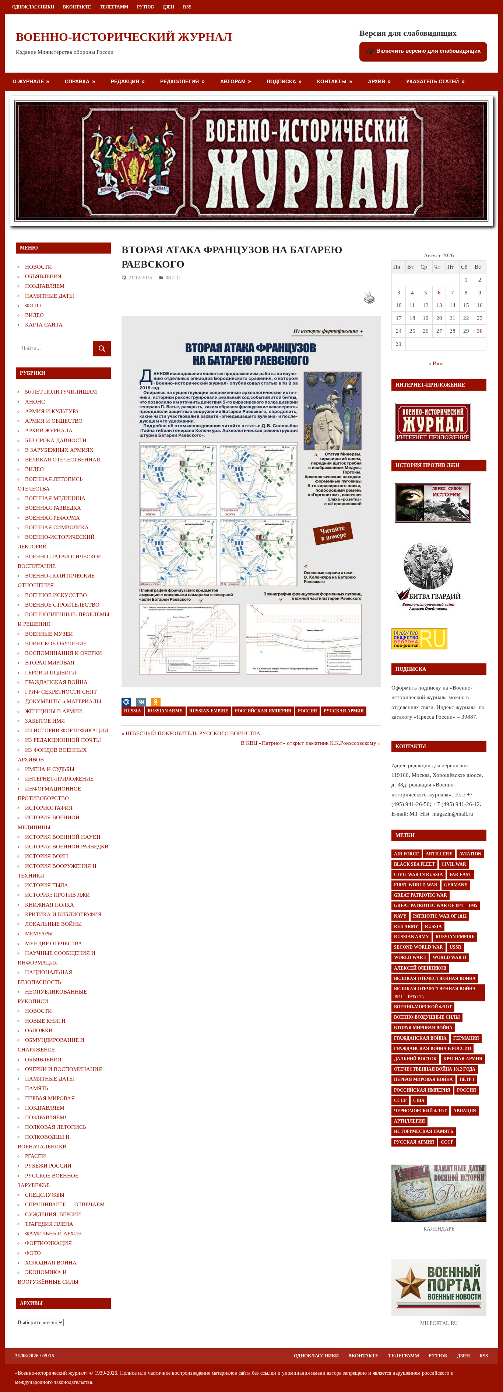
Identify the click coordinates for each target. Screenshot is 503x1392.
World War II (450, 957)
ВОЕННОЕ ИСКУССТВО (56, 595)
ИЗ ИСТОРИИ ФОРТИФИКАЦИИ (66, 730)
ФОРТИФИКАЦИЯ (48, 1243)
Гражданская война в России (432, 1048)
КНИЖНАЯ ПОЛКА (49, 905)
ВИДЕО (34, 315)
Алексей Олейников (420, 968)
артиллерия (409, 1121)
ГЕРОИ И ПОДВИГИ (50, 673)
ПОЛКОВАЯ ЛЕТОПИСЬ (55, 1127)
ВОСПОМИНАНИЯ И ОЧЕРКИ (63, 653)
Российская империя (263, 711)
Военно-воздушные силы (427, 1017)
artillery (439, 854)
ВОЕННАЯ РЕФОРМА (52, 518)
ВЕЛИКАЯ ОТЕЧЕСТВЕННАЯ (62, 460)
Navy (400, 916)
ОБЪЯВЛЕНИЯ (43, 276)
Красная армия (462, 1058)
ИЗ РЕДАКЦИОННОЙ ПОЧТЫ (63, 740)
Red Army (406, 926)
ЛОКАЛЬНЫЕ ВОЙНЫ (53, 924)
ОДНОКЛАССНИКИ (33, 7)
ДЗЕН (168, 7)
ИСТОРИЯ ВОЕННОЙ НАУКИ (63, 837)
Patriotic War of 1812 (440, 916)
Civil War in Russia (418, 874)
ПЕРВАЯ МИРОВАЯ (50, 1098)
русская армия (344, 711)
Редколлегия (179, 81)
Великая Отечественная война (435, 978)
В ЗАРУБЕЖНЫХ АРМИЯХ (59, 450)
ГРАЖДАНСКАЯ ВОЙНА (56, 682)
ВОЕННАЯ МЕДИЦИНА (55, 498)
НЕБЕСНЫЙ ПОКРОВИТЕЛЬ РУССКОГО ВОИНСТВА (192, 733)
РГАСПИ (35, 1156)
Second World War (418, 947)
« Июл (435, 363)
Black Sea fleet (414, 864)
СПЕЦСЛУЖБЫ (44, 1195)
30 (480, 331)
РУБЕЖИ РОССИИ (48, 1166)
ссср (447, 1142)
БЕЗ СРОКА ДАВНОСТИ (56, 440)
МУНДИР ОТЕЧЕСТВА (53, 943)
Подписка (281, 81)
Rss (187, 7)
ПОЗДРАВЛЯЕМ (44, 286)
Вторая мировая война (423, 1027)
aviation (470, 854)
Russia (132, 711)
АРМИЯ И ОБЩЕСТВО (53, 421)
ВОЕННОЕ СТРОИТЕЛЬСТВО (62, 605)
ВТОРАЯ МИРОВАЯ (49, 663)
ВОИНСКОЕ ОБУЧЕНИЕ (56, 643)
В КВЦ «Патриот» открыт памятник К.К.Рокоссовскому (308, 743)
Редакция (125, 81)
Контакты (332, 81)
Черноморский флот (420, 1110)
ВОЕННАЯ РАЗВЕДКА (53, 508)
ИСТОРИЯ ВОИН (46, 856)
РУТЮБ (145, 7)
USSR (455, 947)
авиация (464, 1110)
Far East (460, 874)
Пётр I (467, 1079)
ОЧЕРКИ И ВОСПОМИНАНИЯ (63, 1069)
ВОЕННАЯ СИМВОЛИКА (57, 527)
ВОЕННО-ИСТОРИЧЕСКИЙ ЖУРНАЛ (124, 36)
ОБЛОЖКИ (39, 1030)
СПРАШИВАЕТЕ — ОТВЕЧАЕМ (65, 1204)
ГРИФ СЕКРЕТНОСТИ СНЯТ (61, 692)
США (419, 1100)
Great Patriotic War (420, 895)
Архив (376, 81)
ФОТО (173, 277)
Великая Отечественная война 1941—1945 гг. (435, 992)
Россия (307, 711)
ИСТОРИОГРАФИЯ (49, 808)
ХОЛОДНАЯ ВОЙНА (51, 1263)
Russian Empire (208, 711)
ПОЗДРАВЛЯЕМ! (45, 1117)
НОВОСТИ (38, 267)
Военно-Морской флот (423, 1006)
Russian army (165, 711)
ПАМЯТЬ (36, 1088)
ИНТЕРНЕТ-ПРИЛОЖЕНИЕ (59, 779)
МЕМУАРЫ (39, 933)
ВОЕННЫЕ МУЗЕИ (49, 634)
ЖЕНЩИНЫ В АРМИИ (53, 711)
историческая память (423, 1131)
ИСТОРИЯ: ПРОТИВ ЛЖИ (57, 895)
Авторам (233, 81)
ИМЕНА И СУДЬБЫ (49, 769)
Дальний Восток (415, 1058)
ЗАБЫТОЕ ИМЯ (45, 721)
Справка (77, 81)
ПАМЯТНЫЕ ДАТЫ (49, 296)
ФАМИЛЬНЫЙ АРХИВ (53, 1233)
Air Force (406, 854)
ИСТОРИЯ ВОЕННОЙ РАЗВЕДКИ (67, 846)
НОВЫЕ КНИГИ (45, 1021)
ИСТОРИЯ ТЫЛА (46, 885)
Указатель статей (432, 81)
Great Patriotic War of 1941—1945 (435, 905)
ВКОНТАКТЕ (77, 7)
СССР (400, 1100)
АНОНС (35, 402)
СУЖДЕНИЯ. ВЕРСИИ (53, 1214)
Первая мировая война (423, 1079)
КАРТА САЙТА (44, 325)
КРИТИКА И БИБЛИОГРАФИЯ (63, 914)
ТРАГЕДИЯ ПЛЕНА (49, 1224)
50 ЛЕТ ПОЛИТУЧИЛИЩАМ (61, 392)
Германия (466, 1038)
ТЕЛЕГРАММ (114, 7)
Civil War (454, 864)
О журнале (28, 81)
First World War (415, 884)
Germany (456, 884)
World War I (410, 957)
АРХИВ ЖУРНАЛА (49, 430)
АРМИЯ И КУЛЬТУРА (52, 411)
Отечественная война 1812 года (434, 1069)
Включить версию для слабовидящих (428, 51)
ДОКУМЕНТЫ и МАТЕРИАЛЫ (63, 701)
